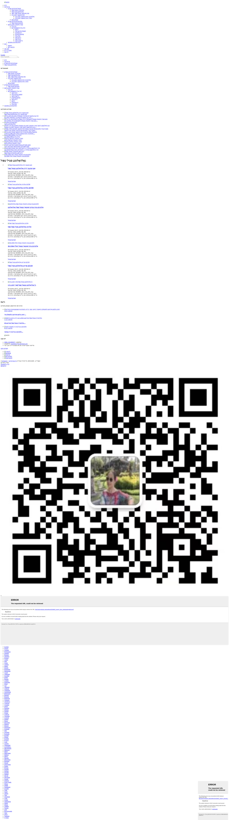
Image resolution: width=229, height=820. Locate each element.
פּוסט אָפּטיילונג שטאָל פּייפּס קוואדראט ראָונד (16, 146)
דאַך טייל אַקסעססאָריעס (18, 28)
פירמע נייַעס (11, 47)
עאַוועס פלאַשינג (19, 34)
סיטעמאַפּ (4, 361)
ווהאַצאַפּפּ (3, 366)
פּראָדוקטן (7, 7)
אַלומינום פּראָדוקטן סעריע (15, 21)
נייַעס (5, 44)
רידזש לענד (18, 37)
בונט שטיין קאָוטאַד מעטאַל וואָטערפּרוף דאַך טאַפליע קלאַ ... (21, 120)
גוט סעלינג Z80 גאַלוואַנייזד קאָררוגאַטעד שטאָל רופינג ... (19, 133)
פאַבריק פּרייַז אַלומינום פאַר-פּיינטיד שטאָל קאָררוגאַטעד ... (20, 130)
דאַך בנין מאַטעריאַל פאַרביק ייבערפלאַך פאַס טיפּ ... (18, 117)
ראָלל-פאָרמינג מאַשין (10, 124)
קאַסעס (10, 45)
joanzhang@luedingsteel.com (19, 344)
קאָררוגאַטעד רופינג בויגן (18, 15)
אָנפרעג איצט (4, 348)
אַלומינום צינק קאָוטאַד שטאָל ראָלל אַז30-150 (16, 156)
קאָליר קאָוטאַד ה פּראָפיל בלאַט (13, 140)
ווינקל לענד (18, 39)
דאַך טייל (13, 26)
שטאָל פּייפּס (14, 19)
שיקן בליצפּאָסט (5, 364)
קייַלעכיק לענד (19, 40)
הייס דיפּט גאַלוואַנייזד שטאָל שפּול (13, 153)
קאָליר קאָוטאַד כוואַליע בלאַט (12, 143)
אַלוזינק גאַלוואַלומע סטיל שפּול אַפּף (19, 227)
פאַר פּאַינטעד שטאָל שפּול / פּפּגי (20, 13)
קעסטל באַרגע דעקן (20, 31)
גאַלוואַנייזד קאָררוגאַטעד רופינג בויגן (24, 16)
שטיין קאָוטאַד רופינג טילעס (15, 24)
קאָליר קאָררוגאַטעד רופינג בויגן (23, 18)
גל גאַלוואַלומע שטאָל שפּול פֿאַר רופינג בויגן (22, 285)
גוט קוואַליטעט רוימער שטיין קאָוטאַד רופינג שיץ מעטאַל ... (20, 127)
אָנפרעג (14, 181)
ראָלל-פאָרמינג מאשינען (14, 42)
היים (5, 5)
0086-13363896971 (9, 342)
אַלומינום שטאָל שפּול (17, 23)
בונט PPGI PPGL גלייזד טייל (12, 137)
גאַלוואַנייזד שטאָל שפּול (17, 10)
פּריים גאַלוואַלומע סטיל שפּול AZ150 (20, 266)
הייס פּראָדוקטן (13, 361)
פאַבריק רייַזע (7, 50)
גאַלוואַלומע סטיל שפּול (17, 11)
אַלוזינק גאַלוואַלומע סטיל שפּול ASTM (20, 188)
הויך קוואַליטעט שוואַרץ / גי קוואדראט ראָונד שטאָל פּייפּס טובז (21, 149)
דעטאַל (10, 181)
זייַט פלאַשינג (18, 32)
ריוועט (17, 29)
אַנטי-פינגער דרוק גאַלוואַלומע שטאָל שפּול (15, 114)
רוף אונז (6, 52)
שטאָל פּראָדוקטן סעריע (14, 8)
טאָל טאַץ (17, 36)
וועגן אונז (6, 49)
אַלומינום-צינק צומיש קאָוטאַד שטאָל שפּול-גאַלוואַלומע (25, 207)
